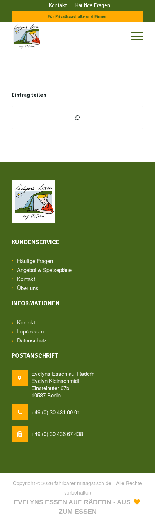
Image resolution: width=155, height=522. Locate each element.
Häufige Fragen (35, 260)
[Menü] (133, 36)
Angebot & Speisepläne (44, 269)
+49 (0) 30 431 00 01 (55, 412)
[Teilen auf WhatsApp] (77, 117)
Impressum (30, 331)
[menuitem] (57, 5)
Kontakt (26, 278)
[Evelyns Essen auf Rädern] (64, 36)
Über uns (28, 288)
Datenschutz (32, 340)
